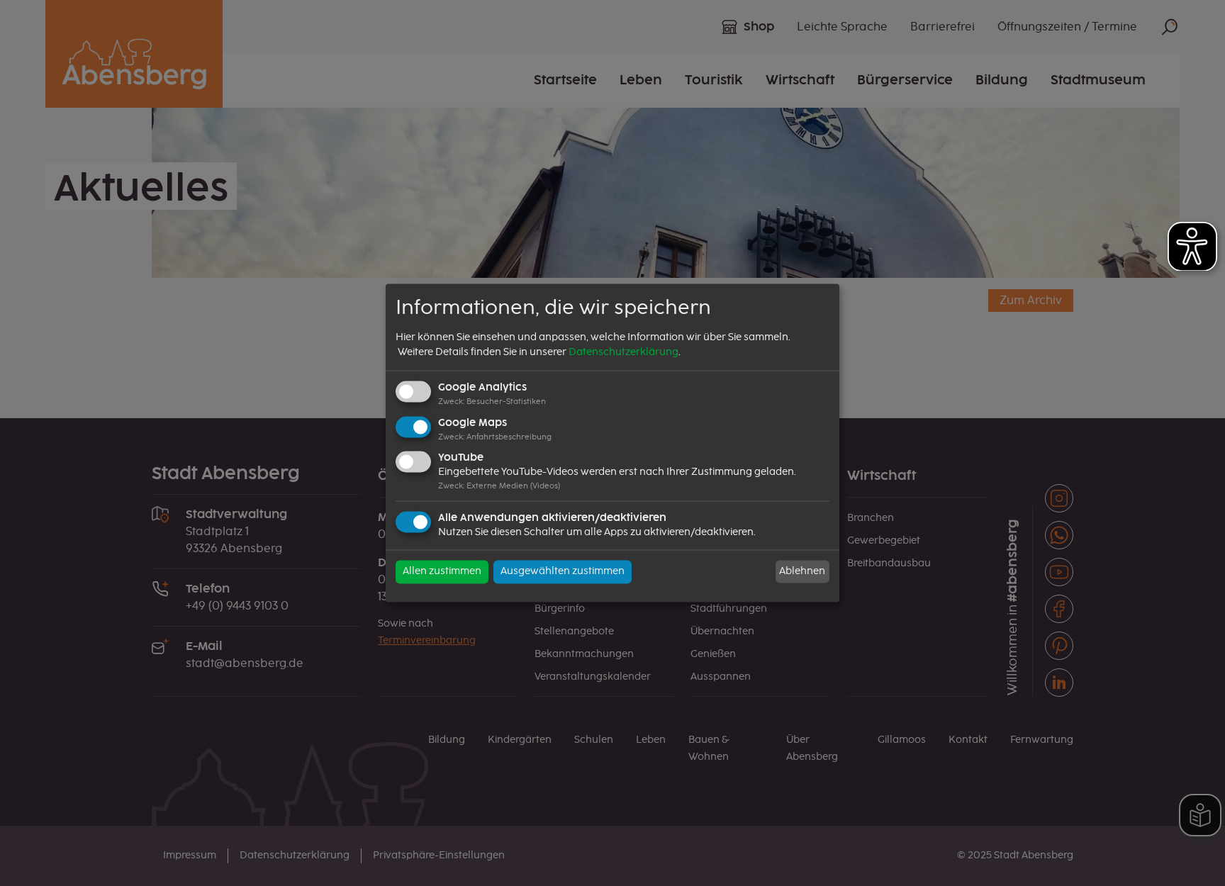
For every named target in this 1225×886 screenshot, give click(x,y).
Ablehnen (802, 571)
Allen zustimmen (442, 572)
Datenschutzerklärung (623, 352)
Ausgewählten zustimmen (562, 572)
